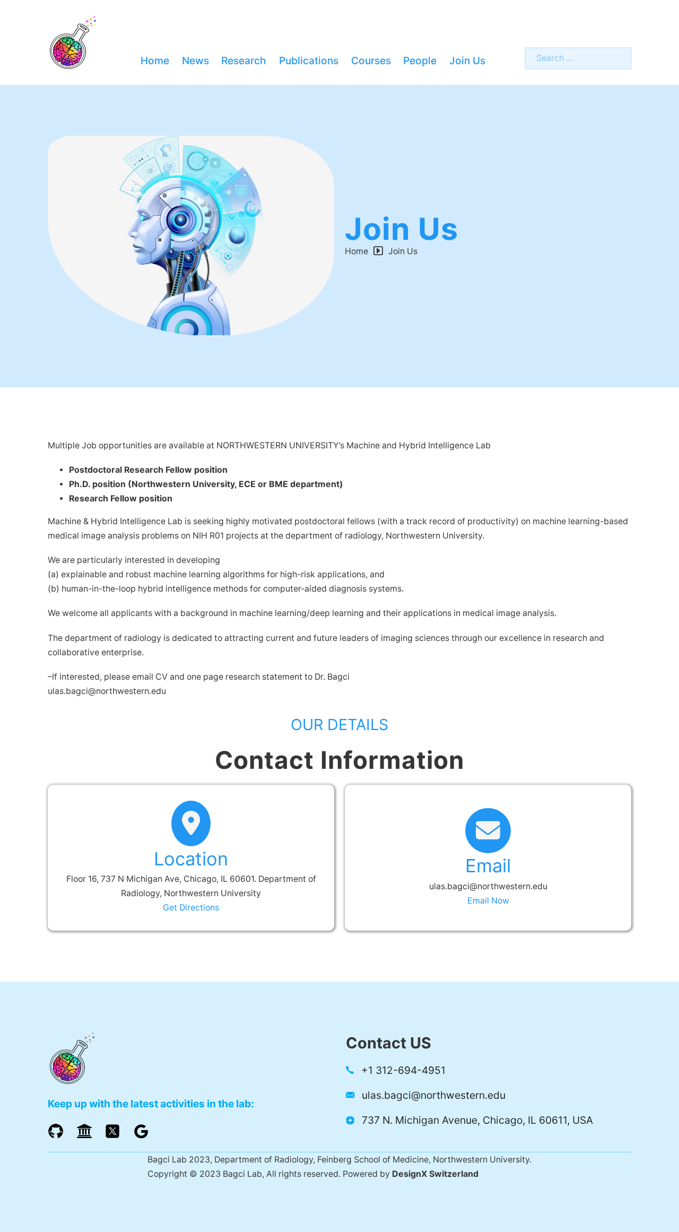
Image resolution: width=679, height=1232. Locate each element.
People (420, 60)
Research (243, 60)
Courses (371, 60)
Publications (308, 60)
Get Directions (191, 908)
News (195, 60)
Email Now (488, 901)
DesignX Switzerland (435, 1174)
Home (155, 60)
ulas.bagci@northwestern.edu (488, 886)
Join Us (467, 60)
